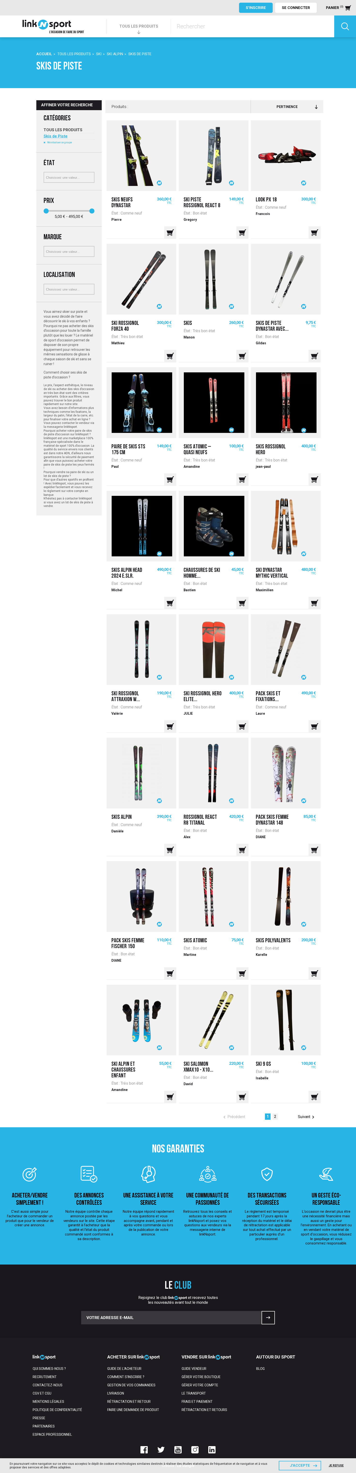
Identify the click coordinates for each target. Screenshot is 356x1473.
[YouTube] (178, 1449)
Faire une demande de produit (133, 1410)
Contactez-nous (47, 1385)
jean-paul (263, 466)
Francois (263, 214)
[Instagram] (195, 1449)
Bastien (190, 590)
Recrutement (45, 1377)
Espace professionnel (52, 1434)
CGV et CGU (42, 1393)
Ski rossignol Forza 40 (125, 326)
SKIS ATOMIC (195, 941)
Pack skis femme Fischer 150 (127, 944)
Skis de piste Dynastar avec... (272, 326)
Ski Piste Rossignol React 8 (202, 203)
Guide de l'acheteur (124, 1369)
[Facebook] (144, 1449)
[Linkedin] (212, 1449)
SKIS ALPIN (121, 817)
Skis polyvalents (273, 941)
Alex (187, 837)
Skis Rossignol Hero (271, 450)
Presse (39, 1418)
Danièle (117, 831)
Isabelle (262, 1078)
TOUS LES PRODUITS (138, 26)
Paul (115, 466)
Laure (260, 713)
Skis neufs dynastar (122, 203)
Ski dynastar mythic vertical (272, 573)
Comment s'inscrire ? (125, 1377)
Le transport (194, 1393)
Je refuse (336, 1465)
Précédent (233, 1117)
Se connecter (296, 8)
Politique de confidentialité (57, 1410)
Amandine (192, 466)
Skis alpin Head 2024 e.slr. (126, 573)
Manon (189, 337)
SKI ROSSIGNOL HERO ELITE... (203, 697)
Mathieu (117, 343)
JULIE (188, 713)
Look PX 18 (266, 200)
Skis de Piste (56, 136)
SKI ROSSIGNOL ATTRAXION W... (125, 697)
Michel (116, 590)
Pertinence (287, 107)
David (188, 1084)
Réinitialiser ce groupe (59, 142)
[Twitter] (161, 1449)
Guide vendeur (194, 1369)
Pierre (116, 220)
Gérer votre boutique (201, 1377)
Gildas (261, 343)
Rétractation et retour (129, 1402)
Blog (260, 1369)
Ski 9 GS (263, 1064)
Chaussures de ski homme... (202, 573)
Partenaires (44, 1426)
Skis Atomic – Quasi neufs (197, 450)
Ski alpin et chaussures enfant (123, 1070)
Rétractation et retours (204, 1410)
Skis (188, 323)
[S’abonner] (268, 1317)
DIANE (261, 837)
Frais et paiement (197, 1402)
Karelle (261, 955)
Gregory (190, 220)
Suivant (307, 1117)
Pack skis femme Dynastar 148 (272, 820)
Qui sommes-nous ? (49, 1369)
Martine (190, 955)
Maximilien (264, 590)
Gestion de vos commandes (131, 1385)
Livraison (115, 1393)
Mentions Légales (48, 1402)
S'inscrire (256, 8)
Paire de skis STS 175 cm (128, 450)
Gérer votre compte (200, 1385)
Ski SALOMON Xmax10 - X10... (198, 1067)
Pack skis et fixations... (268, 697)
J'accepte (300, 1465)
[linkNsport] (53, 26)
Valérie (117, 713)
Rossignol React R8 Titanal (200, 820)
